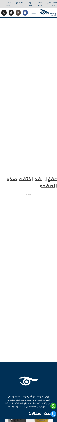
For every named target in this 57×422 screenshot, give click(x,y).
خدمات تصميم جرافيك (52, 4)
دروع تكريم (30, 4)
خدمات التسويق (8, 4)
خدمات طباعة (39, 4)
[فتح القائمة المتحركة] (34, 13)
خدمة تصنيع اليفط (20, 4)
